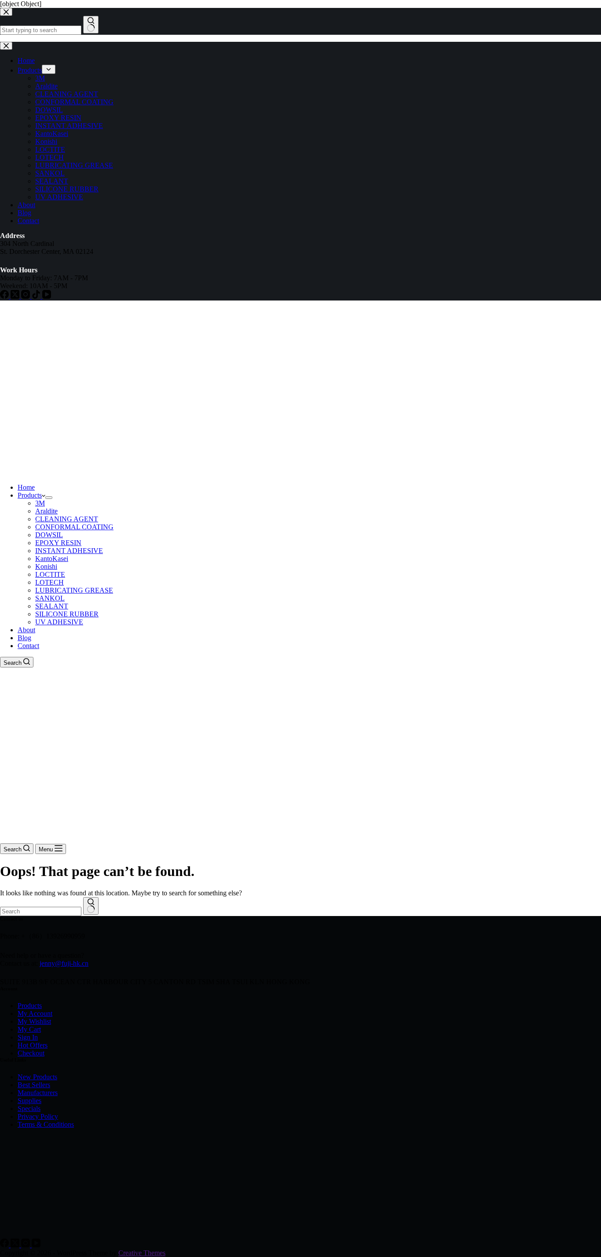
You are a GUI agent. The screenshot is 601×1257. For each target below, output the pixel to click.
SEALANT (51, 606)
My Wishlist (34, 1021)
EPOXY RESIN (58, 542)
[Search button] (91, 906)
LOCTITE (50, 574)
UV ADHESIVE (59, 622)
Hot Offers (33, 1045)
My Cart (29, 1029)
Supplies (29, 1100)
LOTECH (49, 582)
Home (26, 487)
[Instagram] (26, 1245)
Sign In (28, 1037)
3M (40, 503)
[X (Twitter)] (16, 1245)
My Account (35, 1013)
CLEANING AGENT (66, 519)
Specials (29, 1108)
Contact (28, 645)
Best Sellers (34, 1084)
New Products (37, 1077)
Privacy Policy (38, 1116)
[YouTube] (36, 1245)
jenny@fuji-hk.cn (64, 963)
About (26, 630)
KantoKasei (51, 558)
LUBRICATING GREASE (74, 590)
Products (30, 495)
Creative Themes (141, 1253)
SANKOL (50, 598)
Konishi (46, 566)
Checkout (31, 1053)
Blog (24, 637)
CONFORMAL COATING (74, 527)
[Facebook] (5, 1245)
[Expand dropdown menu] (48, 497)
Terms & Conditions (46, 1124)
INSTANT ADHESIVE (69, 550)
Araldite (46, 511)
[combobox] (40, 911)
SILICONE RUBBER (67, 614)
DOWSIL (49, 535)
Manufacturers (38, 1092)
